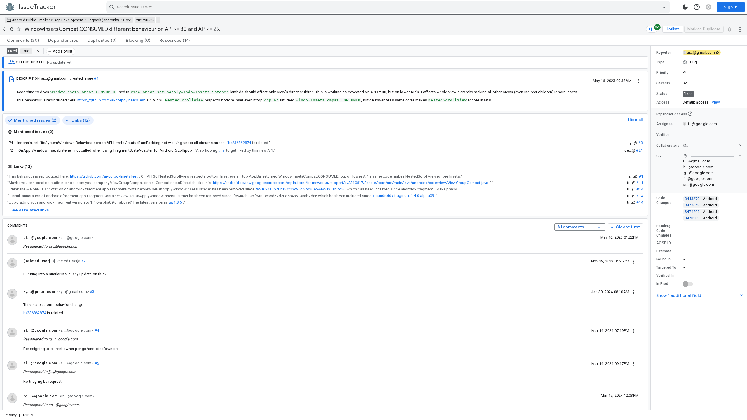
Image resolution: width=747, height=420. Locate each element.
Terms (27, 415)
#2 (83, 261)
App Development (69, 20)
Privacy (11, 415)
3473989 (701, 218)
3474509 (701, 211)
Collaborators (667, 146)
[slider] (651, 228)
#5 (96, 363)
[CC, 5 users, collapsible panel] (712, 155)
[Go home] (4, 29)
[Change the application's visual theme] (685, 7)
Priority (662, 73)
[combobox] (389, 7)
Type (660, 62)
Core (127, 20)
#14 (639, 189)
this (222, 150)
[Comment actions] (633, 261)
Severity (663, 83)
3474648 (701, 205)
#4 (96, 330)
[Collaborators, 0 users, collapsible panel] (712, 145)
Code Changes (663, 200)
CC (658, 156)
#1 (96, 78)
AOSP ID (663, 243)
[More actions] (740, 29)
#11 (639, 183)
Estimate (663, 251)
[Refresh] (11, 29)
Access (663, 102)
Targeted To (666, 267)
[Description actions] (638, 80)
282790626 (145, 20)
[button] (65, 260)
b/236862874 (239, 143)
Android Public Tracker (31, 20)
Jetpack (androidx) (103, 20)
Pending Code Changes (663, 230)
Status (662, 94)
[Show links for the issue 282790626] (157, 20)
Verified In (665, 276)
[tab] (22, 40)
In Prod (662, 284)
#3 (640, 143)
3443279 (701, 199)
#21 (639, 150)
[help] (697, 7)
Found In (663, 259)
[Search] (112, 7)
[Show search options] (664, 7)
